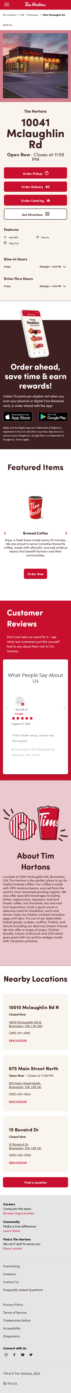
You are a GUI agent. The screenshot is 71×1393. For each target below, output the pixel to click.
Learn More (11, 1231)
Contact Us (11, 1282)
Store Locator (12, 1248)
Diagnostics (11, 1336)
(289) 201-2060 (19, 1033)
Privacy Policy (13, 1304)
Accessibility (12, 1328)
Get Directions (32, 214)
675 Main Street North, (25, 1085)
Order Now (35, 574)
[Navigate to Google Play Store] (53, 417)
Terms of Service (15, 1312)
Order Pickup (33, 173)
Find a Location (35, 1182)
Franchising (11, 1266)
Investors (9, 1274)
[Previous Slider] (5, 533)
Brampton (33, 14)
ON (22, 14)
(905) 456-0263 (20, 1155)
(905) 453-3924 (20, 1094)
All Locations (10, 14)
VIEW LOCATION (18, 1040)
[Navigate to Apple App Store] (18, 417)
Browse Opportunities (18, 1213)
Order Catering (33, 200)
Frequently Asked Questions (23, 1290)
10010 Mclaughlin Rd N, (25, 1024)
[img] (31, 1355)
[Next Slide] (66, 533)
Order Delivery (32, 186)
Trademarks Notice (16, 1320)
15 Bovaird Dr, (25, 1146)
